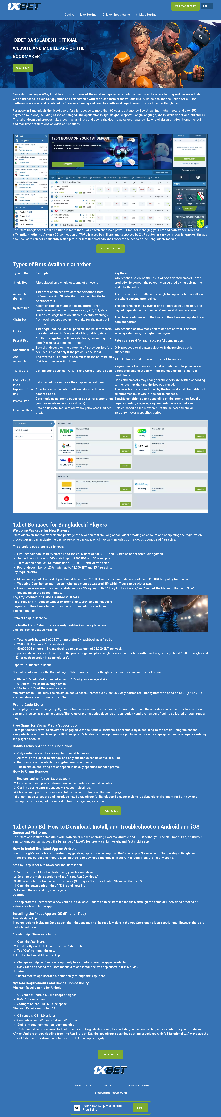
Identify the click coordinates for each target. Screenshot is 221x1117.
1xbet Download (110, 1054)
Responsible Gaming (139, 1085)
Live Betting (88, 14)
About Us (109, 1085)
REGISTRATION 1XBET (185, 6)
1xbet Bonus (110, 811)
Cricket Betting (146, 14)
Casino (69, 14)
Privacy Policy (83, 1085)
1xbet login (22, 68)
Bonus (140, 1108)
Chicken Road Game (116, 14)
